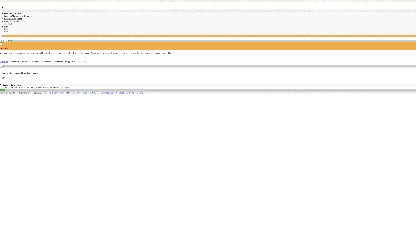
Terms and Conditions (63, 93)
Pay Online (96, 93)
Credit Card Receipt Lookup (131, 93)
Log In (2, 90)
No (6, 41)
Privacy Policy (48, 93)
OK (2, 41)
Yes (10, 41)
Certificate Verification (110, 93)
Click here (4, 62)
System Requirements (82, 93)
